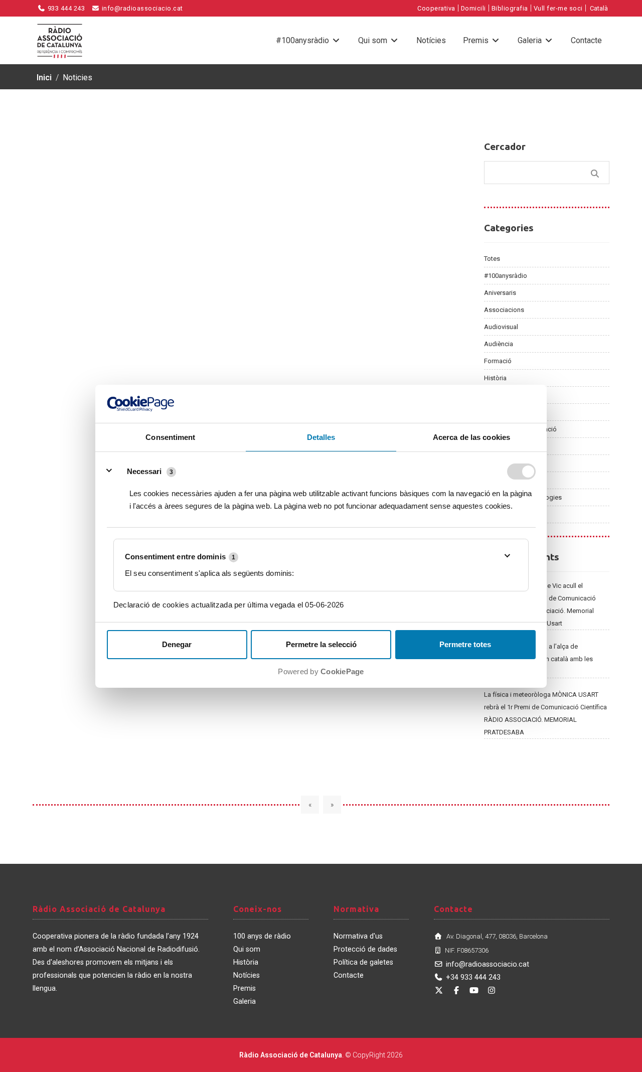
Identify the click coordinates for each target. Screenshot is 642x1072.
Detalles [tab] (321, 437)
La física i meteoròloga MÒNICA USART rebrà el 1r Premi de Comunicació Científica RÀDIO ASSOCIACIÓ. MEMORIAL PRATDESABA (545, 713)
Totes (492, 258)
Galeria (531, 40)
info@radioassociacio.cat (141, 8)
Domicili (473, 8)
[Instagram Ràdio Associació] (492, 990)
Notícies (431, 40)
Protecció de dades (365, 949)
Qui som (373, 40)
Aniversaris (500, 292)
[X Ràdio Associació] (439, 990)
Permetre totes (465, 644)
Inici (44, 77)
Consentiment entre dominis (180, 556)
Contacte (586, 40)
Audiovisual (501, 327)
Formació (498, 361)
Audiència (498, 344)
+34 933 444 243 (473, 977)
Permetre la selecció (321, 644)
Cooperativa (436, 8)
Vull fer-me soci (558, 8)
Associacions (504, 310)
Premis (477, 40)
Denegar (177, 644)
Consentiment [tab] (170, 437)
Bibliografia (510, 8)
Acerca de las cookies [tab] (471, 437)
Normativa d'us (358, 936)
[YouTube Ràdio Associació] (474, 990)
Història (495, 378)
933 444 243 (65, 8)
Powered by (321, 671)
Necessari (144, 471)
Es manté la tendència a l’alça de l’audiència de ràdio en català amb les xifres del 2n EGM (538, 659)
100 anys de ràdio (262, 936)
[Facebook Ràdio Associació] (456, 990)
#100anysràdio (303, 40)
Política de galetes (363, 962)
